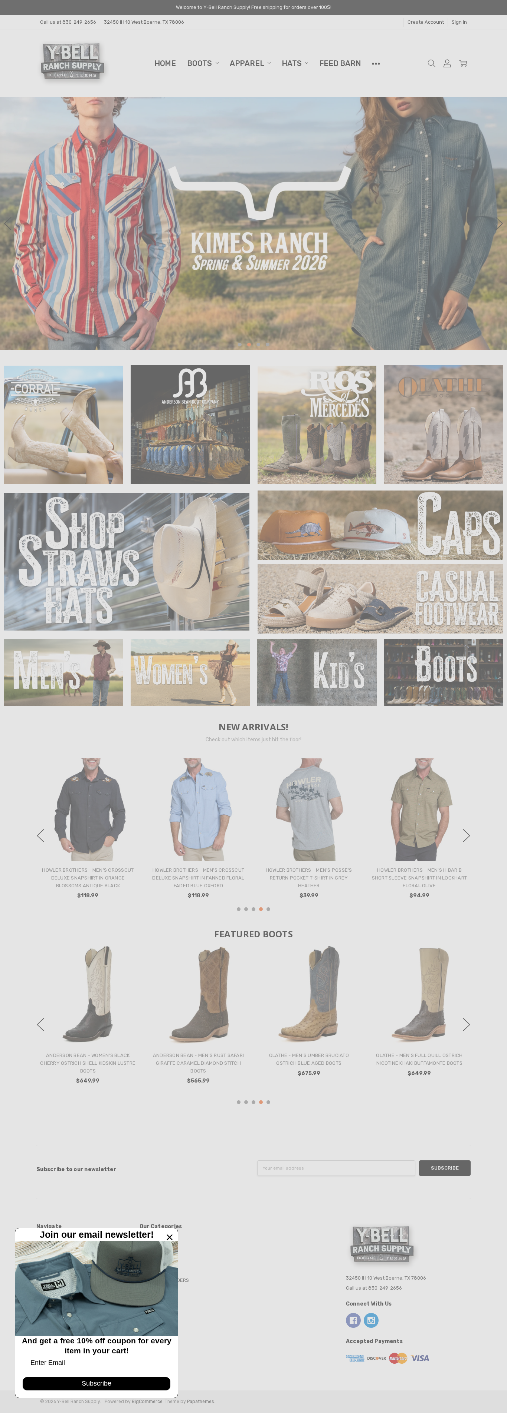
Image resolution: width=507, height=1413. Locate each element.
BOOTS (200, 63)
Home (165, 63)
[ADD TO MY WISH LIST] (126, 782)
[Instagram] (371, 1320)
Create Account (426, 22)
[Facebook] (353, 1320)
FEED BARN (340, 63)
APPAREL (248, 63)
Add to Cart (419, 832)
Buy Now (419, 847)
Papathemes (200, 1401)
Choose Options (87, 847)
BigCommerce (147, 1401)
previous (8, 223)
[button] (253, 223)
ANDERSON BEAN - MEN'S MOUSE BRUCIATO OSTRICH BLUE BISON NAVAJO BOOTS (198, 1063)
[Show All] (376, 63)
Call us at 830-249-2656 (68, 22)
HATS (292, 63)
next (499, 223)
